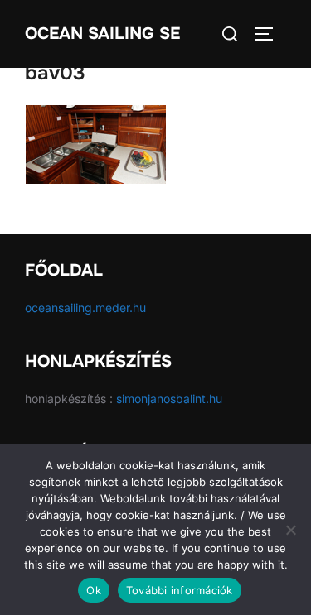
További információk (179, 590)
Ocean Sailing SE (102, 33)
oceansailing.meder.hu (85, 307)
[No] (290, 529)
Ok (93, 590)
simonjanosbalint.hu (169, 399)
